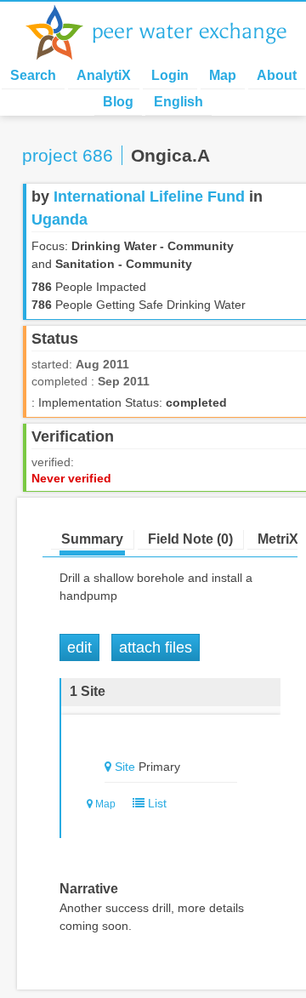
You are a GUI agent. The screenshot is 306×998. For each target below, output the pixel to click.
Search (33, 75)
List (155, 803)
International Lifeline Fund (149, 196)
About (277, 75)
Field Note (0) (190, 539)
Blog (118, 101)
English (178, 101)
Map (222, 75)
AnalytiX (103, 75)
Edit (79, 647)
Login (170, 75)
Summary (92, 539)
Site (125, 766)
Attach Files (155, 647)
